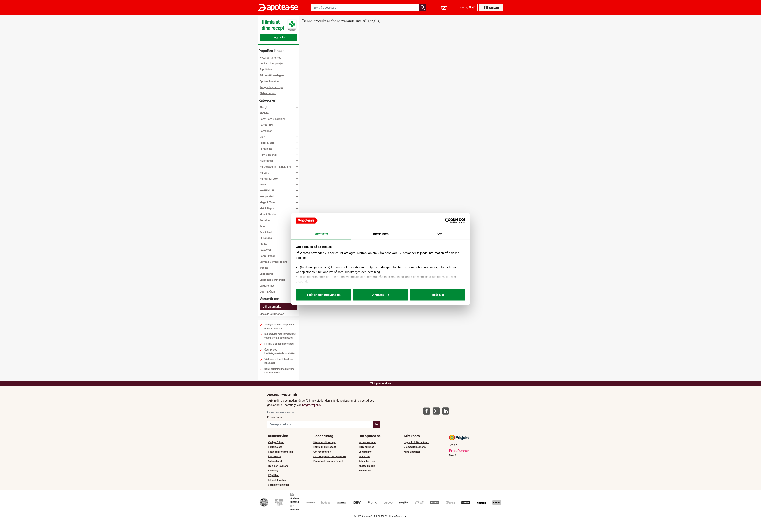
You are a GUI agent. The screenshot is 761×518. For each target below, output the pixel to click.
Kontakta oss (275, 446)
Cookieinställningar (278, 484)
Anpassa (378, 294)
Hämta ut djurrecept (324, 446)
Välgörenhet (267, 285)
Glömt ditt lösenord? (415, 446)
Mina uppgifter (412, 451)
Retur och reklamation (280, 451)
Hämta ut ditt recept (324, 442)
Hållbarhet (364, 456)
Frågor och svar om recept (328, 461)
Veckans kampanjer (271, 63)
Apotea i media (367, 465)
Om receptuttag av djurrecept (329, 456)
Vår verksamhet (367, 442)
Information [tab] (380, 233)
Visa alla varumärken (272, 314)
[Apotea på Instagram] (437, 410)
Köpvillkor (273, 475)
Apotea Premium (270, 81)
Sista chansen (268, 93)
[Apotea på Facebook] (427, 410)
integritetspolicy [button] (311, 405)
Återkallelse (274, 456)
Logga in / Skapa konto (416, 442)
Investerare (365, 470)
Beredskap (266, 131)
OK (376, 424)
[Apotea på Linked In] (446, 410)
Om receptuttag (322, 451)
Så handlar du (275, 461)
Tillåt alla (437, 294)
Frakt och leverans (278, 465)
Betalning (273, 470)
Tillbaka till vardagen (272, 75)
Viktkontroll (266, 274)
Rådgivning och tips (271, 87)
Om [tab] (439, 233)
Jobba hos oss (367, 461)
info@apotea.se (399, 516)
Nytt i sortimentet (270, 57)
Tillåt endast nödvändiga (323, 294)
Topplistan (266, 69)
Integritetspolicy (277, 480)
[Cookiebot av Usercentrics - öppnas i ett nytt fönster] (448, 221)
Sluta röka (266, 238)
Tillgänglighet (366, 446)
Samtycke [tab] (321, 233)
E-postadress (274, 417)
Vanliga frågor (276, 442)
